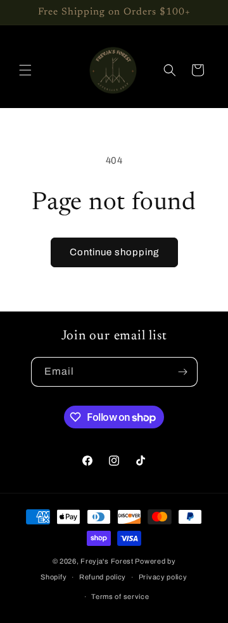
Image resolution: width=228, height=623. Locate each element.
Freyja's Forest (107, 561)
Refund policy (102, 577)
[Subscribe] (183, 372)
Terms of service (120, 596)
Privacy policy (163, 577)
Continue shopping (114, 252)
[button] (25, 70)
